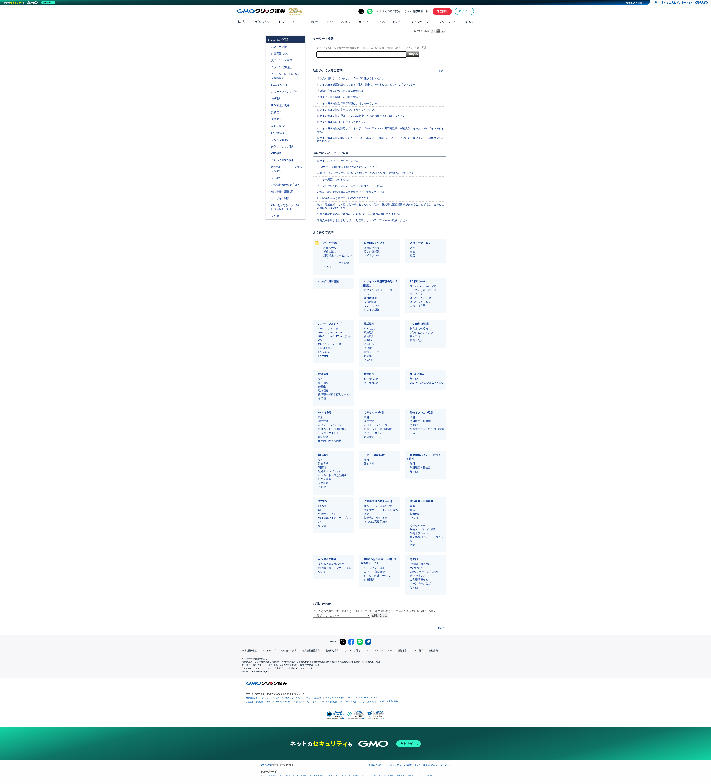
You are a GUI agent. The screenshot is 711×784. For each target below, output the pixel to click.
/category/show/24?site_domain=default (268, 133)
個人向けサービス (415, 775)
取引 (320, 378)
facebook (351, 642)
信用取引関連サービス (377, 575)
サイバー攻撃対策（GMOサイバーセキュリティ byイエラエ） (292, 702)
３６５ (380, 22)
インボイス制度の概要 (331, 563)
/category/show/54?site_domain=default (268, 74)
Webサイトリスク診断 (335, 698)
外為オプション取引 (283, 146)
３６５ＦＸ (363, 22)
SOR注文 (369, 328)
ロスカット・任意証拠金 (332, 475)
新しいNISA (278, 125)
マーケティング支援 (349, 775)
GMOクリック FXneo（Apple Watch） (335, 338)
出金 (412, 251)
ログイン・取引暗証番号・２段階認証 (286, 76)
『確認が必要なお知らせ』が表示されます (341, 90)
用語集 (368, 355)
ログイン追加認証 (281, 67)
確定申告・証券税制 (283, 191)
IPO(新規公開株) (281, 105)
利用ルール (329, 247)
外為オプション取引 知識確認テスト (427, 430)
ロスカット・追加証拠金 (332, 428)
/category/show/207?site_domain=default (268, 85)
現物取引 (369, 332)
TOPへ (442, 627)
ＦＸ (281, 22)
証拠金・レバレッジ (329, 425)
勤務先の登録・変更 (375, 517)
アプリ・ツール (446, 22)
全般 (412, 506)
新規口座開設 (372, 247)
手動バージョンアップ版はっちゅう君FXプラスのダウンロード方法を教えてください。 (368, 173)
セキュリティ (332, 775)
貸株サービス (372, 351)
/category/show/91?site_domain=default (268, 54)
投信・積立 (262, 22)
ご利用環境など (419, 579)
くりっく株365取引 (282, 160)
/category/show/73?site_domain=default (268, 105)
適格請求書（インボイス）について (335, 569)
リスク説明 (417, 650)
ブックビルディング (421, 332)
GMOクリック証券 (269, 11)
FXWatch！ (324, 355)
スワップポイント (328, 432)
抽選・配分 (416, 340)
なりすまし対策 (367, 702)
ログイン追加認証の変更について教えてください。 (347, 109)
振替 (412, 255)
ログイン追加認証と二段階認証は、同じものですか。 (348, 103)
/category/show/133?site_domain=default (268, 167)
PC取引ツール (279, 84)
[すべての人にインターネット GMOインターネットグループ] (685, 2)
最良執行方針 (332, 650)
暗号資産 (400, 775)
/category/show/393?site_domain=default (268, 126)
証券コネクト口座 (374, 567)
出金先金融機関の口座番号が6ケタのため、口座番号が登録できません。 (359, 213)
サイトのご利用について (356, 650)
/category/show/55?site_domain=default (268, 60)
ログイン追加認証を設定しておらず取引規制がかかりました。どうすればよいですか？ (367, 84)
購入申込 (415, 336)
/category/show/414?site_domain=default (268, 47)
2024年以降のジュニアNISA (426, 382)
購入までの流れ (419, 328)
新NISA (414, 378)
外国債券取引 (372, 378)
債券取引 (276, 119)
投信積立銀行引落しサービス (335, 394)
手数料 (368, 340)
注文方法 (323, 421)
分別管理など (417, 575)
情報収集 (376, 775)
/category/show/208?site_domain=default (268, 92)
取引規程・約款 (249, 650)
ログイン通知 (372, 309)
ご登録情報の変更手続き (285, 184)
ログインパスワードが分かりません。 (339, 160)
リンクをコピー (368, 642)
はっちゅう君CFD (420, 297)
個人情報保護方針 (311, 650)
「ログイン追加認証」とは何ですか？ (339, 97)
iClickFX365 (325, 348)
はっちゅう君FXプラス (423, 290)
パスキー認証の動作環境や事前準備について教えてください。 (353, 192)
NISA (469, 22)
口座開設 (442, 11)
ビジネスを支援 (316, 775)
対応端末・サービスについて (337, 257)
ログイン (464, 11)
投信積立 (323, 382)
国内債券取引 (372, 382)
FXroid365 (324, 351)
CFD (320, 509)
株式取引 (276, 98)
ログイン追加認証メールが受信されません (341, 122)
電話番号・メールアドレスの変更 (381, 511)
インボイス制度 (280, 198)
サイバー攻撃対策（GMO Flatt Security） (339, 702)
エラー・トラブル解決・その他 (337, 265)
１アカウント (372, 305)
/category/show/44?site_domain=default (268, 216)
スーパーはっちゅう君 (423, 286)
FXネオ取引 (278, 132)
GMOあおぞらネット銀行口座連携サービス (286, 207)
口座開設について (281, 53)
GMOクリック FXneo (330, 332)
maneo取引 (416, 567)
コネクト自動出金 (374, 571)
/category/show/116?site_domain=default (268, 112)
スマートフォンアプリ (284, 91)
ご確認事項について (421, 563)
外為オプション (327, 513)
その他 (275, 215)
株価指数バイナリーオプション (335, 519)
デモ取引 (276, 177)
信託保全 (402, 650)
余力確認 (323, 436)
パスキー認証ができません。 (334, 179)
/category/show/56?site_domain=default (268, 185)
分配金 (322, 386)
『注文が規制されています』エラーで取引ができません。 (350, 78)
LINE (370, 11)
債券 (315, 22)
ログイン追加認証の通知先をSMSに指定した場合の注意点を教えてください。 (362, 115)
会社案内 (433, 650)
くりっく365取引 (281, 139)
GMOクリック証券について (426, 571)
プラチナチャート (420, 293)
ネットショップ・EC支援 (295, 775)
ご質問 (391, 11)
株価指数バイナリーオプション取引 (286, 169)
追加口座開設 (372, 251)
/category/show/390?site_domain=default (268, 198)
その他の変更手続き (375, 521)
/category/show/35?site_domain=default (268, 140)
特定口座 (369, 344)
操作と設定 (329, 251)
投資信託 (276, 112)
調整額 (322, 467)
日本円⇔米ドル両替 (329, 440)
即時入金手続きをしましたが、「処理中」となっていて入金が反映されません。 (363, 220)
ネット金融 (388, 775)
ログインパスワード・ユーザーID (381, 292)
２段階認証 (370, 301)
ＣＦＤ (297, 22)
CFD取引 (276, 153)
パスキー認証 (279, 46)
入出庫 (368, 348)
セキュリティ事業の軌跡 (388, 701)
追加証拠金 (324, 479)
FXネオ (322, 506)
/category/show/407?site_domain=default (268, 160)
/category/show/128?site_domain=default (268, 205)
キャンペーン (420, 22)
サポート (419, 11)
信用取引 (369, 336)
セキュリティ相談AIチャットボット (363, 697)
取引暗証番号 (372, 297)
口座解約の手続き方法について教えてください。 (345, 198)
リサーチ (365, 775)
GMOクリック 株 (328, 328)
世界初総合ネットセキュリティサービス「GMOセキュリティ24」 (273, 698)
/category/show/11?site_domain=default (268, 153)
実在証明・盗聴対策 (254, 702)
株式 (242, 22)
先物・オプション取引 (423, 529)
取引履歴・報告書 (420, 421)
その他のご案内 (289, 650)
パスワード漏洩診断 (313, 698)
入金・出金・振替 (281, 60)
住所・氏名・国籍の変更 (378, 506)
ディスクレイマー (383, 650)
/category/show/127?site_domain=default (268, 192)
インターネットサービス (271, 775)
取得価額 (323, 390)
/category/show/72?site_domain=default (268, 99)
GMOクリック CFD (329, 344)
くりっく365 (417, 525)
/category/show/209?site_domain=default (268, 178)
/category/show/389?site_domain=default (268, 119)
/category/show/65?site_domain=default (268, 147)
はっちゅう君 (417, 305)
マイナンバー (372, 255)
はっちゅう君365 (420, 301)
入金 (412, 247)
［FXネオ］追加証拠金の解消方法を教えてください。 (348, 166)
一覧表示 (441, 70)
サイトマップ (269, 650)
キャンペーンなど (420, 583)
